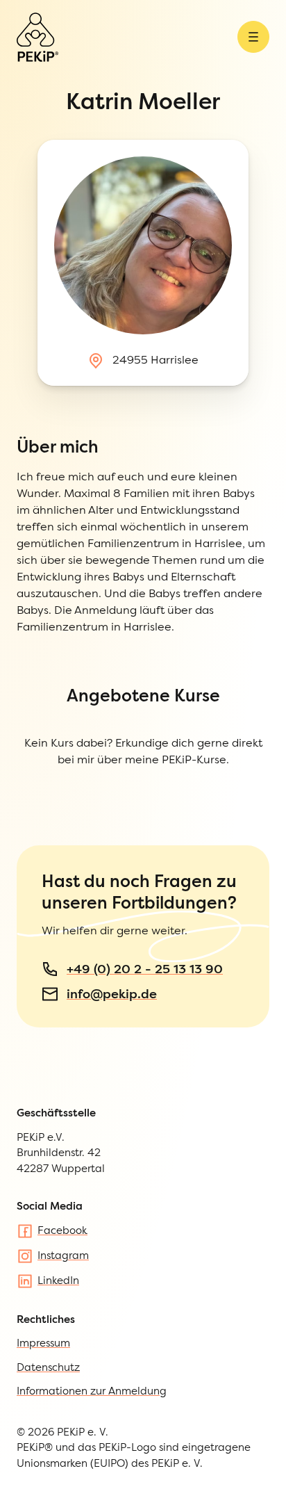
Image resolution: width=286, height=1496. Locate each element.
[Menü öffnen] (253, 37)
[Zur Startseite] (37, 37)
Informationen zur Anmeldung (92, 1390)
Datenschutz (48, 1367)
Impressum (43, 1342)
